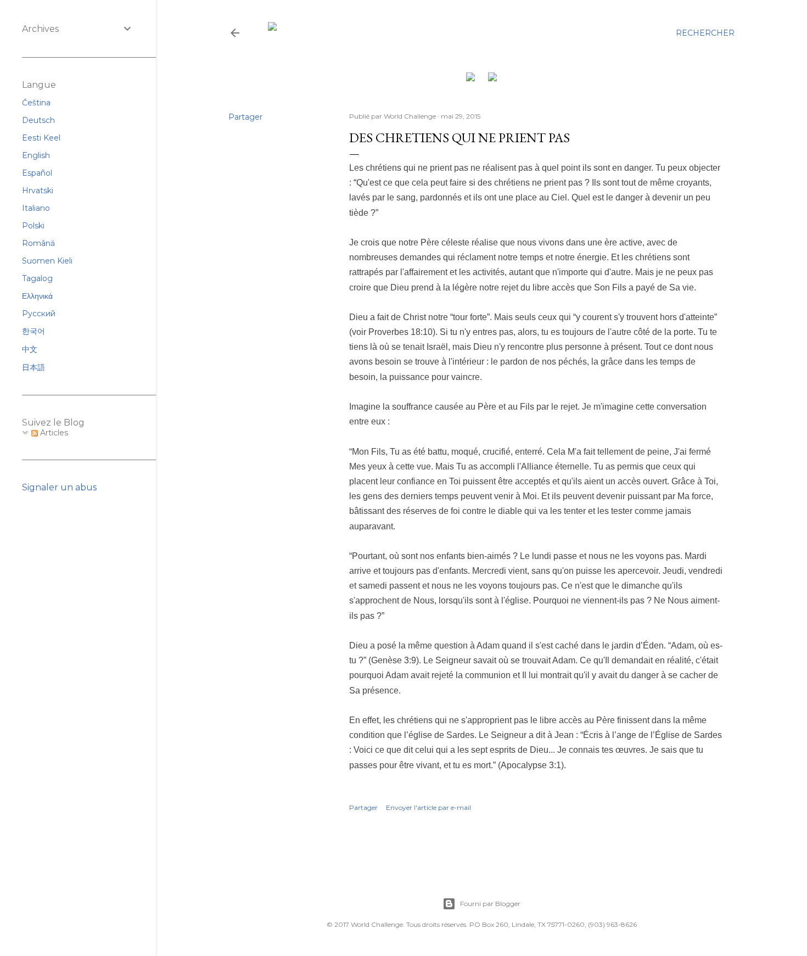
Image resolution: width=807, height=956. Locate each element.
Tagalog (37, 278)
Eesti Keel (41, 138)
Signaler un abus (59, 487)
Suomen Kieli (47, 261)
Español (37, 173)
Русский (38, 313)
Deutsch (38, 120)
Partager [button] (245, 117)
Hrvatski (37, 190)
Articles (53, 433)
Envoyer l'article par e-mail (428, 807)
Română (38, 243)
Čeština (36, 103)
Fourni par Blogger (490, 903)
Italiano (36, 208)
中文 (29, 349)
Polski (33, 226)
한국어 (33, 331)
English (36, 155)
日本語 (33, 367)
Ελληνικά (37, 296)
